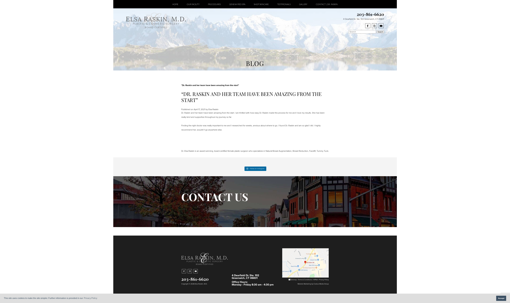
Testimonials (284, 4)
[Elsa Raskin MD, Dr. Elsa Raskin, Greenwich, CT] (156, 20)
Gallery (303, 4)
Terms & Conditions (305, 280)
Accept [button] (501, 298)
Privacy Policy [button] (90, 298)
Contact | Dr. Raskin (327, 4)
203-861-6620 (370, 15)
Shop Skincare (261, 4)
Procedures (214, 4)
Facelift (312, 151)
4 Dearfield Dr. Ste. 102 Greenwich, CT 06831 (363, 19)
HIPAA (315, 280)
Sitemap (293, 280)
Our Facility (193, 4)
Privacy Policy (324, 280)
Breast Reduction (300, 151)
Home (175, 4)
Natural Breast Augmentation (279, 151)
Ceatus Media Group (321, 284)
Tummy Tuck (322, 151)
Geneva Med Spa (237, 4)
